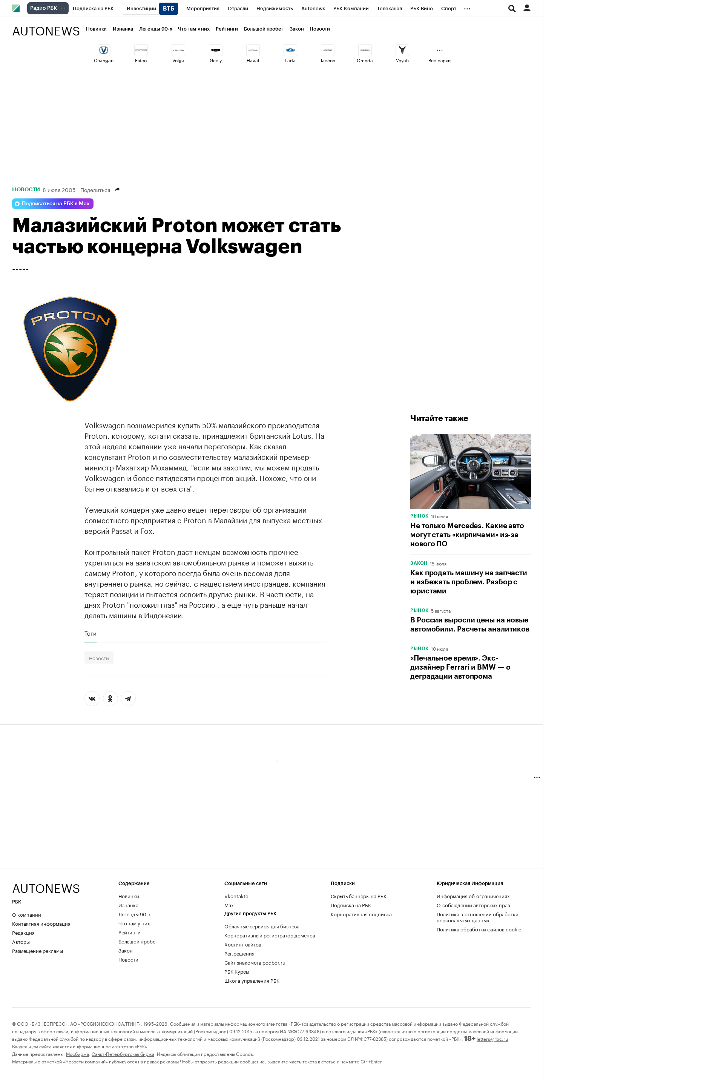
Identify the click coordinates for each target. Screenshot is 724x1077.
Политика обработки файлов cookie (479, 929)
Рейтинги (227, 28)
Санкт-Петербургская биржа (123, 1053)
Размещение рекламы (37, 950)
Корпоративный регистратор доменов (269, 935)
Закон (297, 28)
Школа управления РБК (251, 980)
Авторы (21, 941)
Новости (320, 28)
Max (229, 904)
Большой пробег (264, 28)
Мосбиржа (77, 1053)
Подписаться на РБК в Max (56, 203)
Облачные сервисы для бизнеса (261, 926)
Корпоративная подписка (361, 913)
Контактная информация (41, 923)
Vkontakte (236, 895)
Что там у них (194, 28)
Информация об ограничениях (473, 895)
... (467, 7)
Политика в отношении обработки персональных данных (477, 916)
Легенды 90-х (155, 28)
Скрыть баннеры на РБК (359, 895)
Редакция (23, 932)
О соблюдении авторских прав (473, 904)
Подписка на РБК (351, 904)
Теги (90, 633)
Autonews (46, 27)
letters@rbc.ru (492, 1038)
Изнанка (123, 28)
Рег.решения (239, 953)
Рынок (419, 516)
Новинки (96, 28)
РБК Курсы (236, 971)
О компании (26, 914)
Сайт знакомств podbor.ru (254, 962)
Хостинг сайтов (242, 944)
